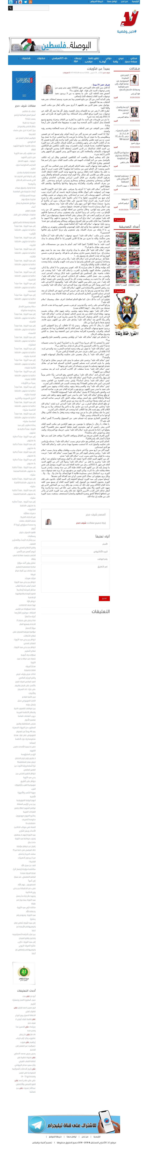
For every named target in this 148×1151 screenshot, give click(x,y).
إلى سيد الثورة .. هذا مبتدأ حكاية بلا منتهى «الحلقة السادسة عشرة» (25, 417)
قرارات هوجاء (30, 578)
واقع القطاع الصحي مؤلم (25, 548)
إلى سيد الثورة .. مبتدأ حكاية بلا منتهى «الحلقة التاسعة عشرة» (24, 494)
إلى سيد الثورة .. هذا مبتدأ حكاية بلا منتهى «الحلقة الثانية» (25, 241)
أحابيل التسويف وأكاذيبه (25, 398)
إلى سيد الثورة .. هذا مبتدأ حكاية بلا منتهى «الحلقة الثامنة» (25, 318)
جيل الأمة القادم (29, 697)
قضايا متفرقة (30, 670)
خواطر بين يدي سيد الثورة (25, 582)
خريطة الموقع (96, 1)
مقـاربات (41, 58)
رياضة (115, 61)
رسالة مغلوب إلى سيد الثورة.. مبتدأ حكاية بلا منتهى (26, 429)
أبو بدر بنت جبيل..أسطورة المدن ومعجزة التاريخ (24, 1000)
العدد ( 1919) (121, 267)
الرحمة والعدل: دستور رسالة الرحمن (122, 110)
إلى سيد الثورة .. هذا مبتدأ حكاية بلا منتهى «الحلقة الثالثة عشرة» (25, 375)
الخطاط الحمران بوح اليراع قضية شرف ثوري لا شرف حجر (25, 1019)
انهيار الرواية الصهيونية (26, 800)
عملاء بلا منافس (29, 111)
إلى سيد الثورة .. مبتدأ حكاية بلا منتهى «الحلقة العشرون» (24, 505)
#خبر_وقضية (127, 31)
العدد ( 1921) (121, 248)
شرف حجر (106, 73)
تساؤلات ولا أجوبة (28, 655)
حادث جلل (32, 842)
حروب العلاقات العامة (27, 716)
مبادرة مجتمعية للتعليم (26, 567)
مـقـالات (134, 68)
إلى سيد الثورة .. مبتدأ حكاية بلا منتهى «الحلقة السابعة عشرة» (24, 471)
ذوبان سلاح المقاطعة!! (26, 762)
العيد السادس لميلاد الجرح (25, 682)
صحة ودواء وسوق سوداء (25, 188)
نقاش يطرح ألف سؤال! (26, 563)
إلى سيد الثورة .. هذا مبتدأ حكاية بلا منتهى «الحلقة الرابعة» (25, 264)
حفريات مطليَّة (30, 513)
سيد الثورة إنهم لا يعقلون (25, 835)
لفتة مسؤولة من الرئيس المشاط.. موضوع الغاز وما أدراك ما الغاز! (25, 613)
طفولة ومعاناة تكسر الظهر (24, 222)
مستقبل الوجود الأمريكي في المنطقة (121, 179)
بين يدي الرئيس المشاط (26, 804)
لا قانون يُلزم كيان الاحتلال (25, 758)
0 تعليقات (66, 73)
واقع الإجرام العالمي (27, 678)
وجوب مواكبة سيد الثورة (25, 839)
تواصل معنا (112, 1)
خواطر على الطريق (28, 781)
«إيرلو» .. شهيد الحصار (27, 161)
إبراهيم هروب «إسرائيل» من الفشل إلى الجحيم (26, 1046)
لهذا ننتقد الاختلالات (27, 605)
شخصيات (26, 58)
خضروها (125, 199)
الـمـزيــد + (119, 220)
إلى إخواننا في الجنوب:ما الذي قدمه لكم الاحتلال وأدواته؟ (25, 180)
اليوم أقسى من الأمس (26, 552)
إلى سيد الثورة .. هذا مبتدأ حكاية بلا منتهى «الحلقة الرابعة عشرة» (25, 391)
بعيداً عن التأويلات (28, 383)
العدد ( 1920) (134, 248)
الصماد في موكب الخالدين (25, 827)
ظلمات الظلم (30, 211)
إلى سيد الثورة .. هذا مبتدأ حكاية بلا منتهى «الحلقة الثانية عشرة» (25, 364)
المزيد (116, 97)
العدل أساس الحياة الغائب (26, 586)
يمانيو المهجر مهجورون (26, 816)
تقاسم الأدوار (30, 720)
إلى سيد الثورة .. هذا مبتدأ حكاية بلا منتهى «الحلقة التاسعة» (25, 329)
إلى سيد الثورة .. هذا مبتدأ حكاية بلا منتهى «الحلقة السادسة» (25, 287)
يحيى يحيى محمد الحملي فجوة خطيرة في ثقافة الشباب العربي (25, 1057)
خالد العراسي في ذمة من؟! (24, 850)
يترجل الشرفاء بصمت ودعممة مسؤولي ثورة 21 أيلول (25, 525)
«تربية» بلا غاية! (29, 123)
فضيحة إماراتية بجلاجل (26, 173)
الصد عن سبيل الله (28, 866)
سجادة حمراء (131, 61)
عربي (121, 58)
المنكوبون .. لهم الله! (27, 885)
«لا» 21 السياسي (59, 58)
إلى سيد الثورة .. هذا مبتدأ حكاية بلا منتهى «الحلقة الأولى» (25, 230)
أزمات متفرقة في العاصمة (24, 192)
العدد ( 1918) (134, 267)
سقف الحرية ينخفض (27, 854)
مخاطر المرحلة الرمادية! (26, 590)
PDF (76, 61)
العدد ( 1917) (121, 285)
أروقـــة (102, 61)
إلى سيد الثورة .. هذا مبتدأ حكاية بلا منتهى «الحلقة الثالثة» (25, 253)
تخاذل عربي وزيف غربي (26, 674)
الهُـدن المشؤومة (28, 754)
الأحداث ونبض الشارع (27, 831)
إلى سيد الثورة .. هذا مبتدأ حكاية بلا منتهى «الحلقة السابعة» (25, 299)
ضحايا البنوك (31, 666)
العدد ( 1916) (134, 285)
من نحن (124, 1)
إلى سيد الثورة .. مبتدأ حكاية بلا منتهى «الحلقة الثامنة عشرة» (24, 483)
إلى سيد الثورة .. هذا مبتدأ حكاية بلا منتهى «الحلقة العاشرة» (25, 341)
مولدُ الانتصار (30, 628)
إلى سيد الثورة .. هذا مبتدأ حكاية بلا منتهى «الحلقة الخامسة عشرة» (25, 406)
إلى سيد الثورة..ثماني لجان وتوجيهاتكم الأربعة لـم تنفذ (25, 927)
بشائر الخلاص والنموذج (26, 127)
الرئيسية (135, 1)
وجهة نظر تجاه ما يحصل (26, 896)
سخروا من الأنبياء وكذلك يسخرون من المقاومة (121, 155)
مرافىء (88, 61)
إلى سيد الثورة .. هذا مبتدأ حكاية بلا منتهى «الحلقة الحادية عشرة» (25, 352)
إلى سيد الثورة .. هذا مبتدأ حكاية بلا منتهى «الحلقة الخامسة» (25, 276)
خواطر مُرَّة (31, 601)
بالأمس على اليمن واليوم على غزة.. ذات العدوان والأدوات (25, 689)
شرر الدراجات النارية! (28, 517)
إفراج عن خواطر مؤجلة (26, 846)
